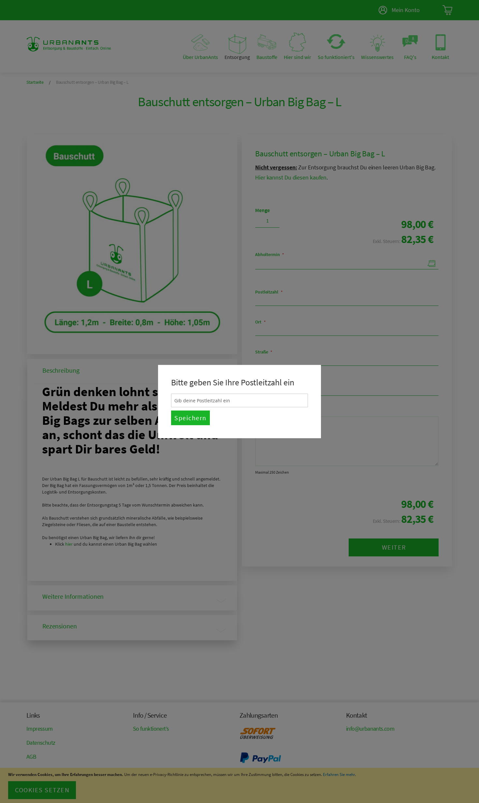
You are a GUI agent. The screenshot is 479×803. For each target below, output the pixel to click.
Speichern (190, 418)
